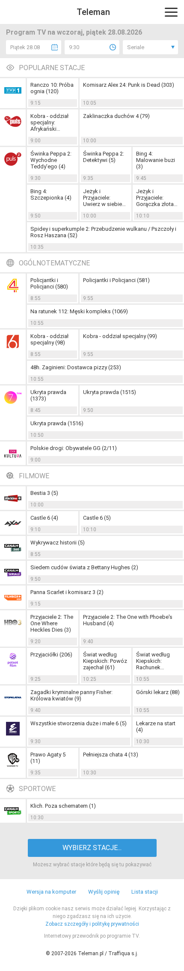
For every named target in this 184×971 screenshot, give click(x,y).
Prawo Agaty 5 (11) (47, 757)
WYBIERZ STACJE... (92, 848)
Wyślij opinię (103, 892)
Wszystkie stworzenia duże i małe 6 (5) (78, 723)
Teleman (93, 12)
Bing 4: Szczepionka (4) (50, 194)
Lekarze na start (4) (155, 726)
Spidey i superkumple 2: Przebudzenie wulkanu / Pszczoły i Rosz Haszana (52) (103, 232)
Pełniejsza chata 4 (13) (110, 754)
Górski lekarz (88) (158, 692)
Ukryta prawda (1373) (48, 395)
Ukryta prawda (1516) (56, 423)
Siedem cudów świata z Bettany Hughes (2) (84, 567)
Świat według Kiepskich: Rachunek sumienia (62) (153, 661)
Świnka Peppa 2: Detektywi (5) (103, 156)
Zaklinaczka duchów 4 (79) (116, 116)
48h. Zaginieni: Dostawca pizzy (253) (75, 367)
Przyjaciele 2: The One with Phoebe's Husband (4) (127, 620)
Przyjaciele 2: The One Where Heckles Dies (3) (51, 623)
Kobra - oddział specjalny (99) (120, 336)
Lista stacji (144, 892)
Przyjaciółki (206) (51, 654)
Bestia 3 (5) (44, 493)
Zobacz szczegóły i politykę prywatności (92, 924)
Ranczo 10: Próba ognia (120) (52, 88)
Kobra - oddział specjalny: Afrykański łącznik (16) (49, 122)
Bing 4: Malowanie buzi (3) (155, 160)
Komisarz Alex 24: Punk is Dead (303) (128, 85)
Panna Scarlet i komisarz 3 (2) (67, 592)
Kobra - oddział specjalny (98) (49, 339)
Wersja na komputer (51, 892)
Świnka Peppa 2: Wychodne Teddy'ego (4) (50, 160)
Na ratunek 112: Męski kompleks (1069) (79, 311)
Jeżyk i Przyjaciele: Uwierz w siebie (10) (102, 197)
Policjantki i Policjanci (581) (116, 280)
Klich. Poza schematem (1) (63, 806)
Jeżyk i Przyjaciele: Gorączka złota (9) (155, 197)
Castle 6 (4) (44, 518)
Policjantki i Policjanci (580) (49, 283)
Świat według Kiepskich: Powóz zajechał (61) (105, 661)
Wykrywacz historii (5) (57, 542)
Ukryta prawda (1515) (109, 392)
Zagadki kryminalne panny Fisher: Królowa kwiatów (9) (71, 695)
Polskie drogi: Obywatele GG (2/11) (73, 448)
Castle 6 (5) (97, 518)
